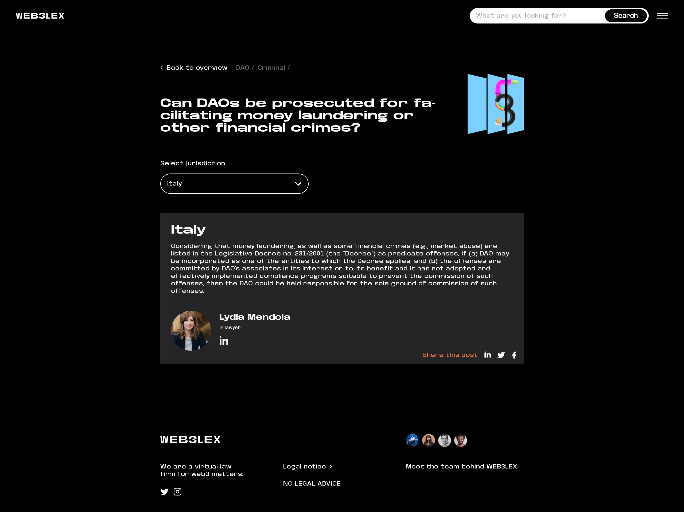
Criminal (271, 68)
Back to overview (197, 68)
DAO (243, 68)
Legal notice (304, 466)
